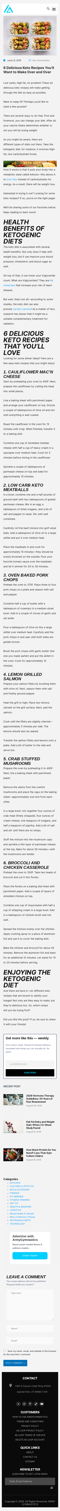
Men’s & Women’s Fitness (22, 1217)
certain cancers (22, 309)
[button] (54, 9)
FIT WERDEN (16, 1196)
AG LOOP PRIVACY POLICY (30, 1430)
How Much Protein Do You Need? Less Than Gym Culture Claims (41, 1152)
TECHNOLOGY (17, 1224)
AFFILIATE (15, 1183)
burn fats (12, 179)
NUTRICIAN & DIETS (20, 1220)
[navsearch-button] (48, 9)
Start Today (29, 1256)
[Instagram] (24, 1404)
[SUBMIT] (53, 1487)
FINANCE (14, 1193)
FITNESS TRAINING (20, 1200)
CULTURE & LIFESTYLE (22, 1186)
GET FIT (14, 1203)
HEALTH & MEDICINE (20, 1207)
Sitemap (30, 1461)
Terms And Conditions (30, 1421)
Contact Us (30, 1456)
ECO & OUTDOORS (20, 1189)
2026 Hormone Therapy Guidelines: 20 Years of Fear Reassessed (40, 1098)
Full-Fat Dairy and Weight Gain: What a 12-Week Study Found (40, 1124)
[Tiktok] (36, 1404)
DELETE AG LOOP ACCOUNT (30, 1439)
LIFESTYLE (15, 1210)
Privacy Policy (30, 1426)
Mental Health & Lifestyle (22, 1213)
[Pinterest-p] (30, 1404)
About (30, 1452)
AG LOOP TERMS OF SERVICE (30, 1435)
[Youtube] (42, 1404)
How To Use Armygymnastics (30, 1416)
